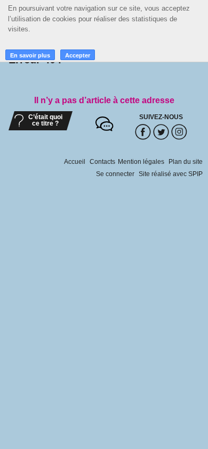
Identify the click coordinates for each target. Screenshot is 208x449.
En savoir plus (30, 55)
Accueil (74, 161)
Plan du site (186, 161)
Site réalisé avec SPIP (171, 174)
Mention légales (141, 161)
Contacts (102, 161)
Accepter (77, 55)
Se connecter (115, 174)
